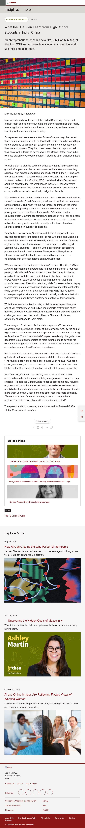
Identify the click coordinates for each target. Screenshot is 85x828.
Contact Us (9, 783)
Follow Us (9, 793)
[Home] (8, 767)
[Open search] (82, 2)
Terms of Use (60, 818)
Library (45, 801)
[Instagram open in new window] (35, 792)
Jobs (44, 805)
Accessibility (10, 818)
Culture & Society (16, 19)
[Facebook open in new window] (28, 792)
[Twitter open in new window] (21, 792)
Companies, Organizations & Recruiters (20, 801)
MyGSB (46, 810)
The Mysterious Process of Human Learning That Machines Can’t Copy (38, 481)
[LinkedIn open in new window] (50, 792)
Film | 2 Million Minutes (15, 515)
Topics (28, 9)
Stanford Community (13, 805)
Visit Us (20, 783)
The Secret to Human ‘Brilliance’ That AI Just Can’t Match (35, 461)
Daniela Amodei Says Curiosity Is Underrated (29, 501)
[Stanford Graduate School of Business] (12, 3)
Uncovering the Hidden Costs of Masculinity (35, 620)
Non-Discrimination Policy (28, 818)
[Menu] (3, 3)
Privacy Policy (46, 818)
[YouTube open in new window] (43, 792)
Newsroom (9, 810)
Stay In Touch (31, 783)
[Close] (77, 413)
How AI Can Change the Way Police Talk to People (36, 546)
